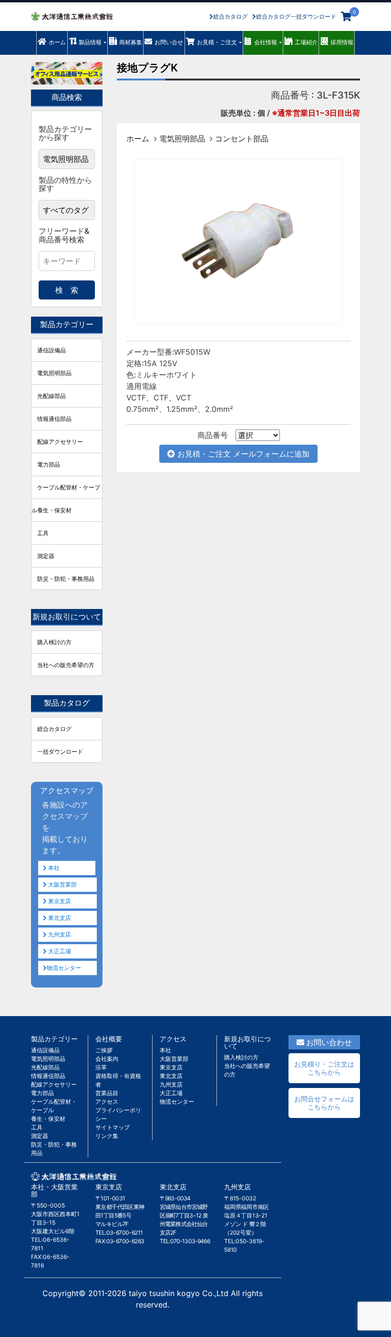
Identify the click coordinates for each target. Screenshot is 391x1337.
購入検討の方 (54, 642)
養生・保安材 (54, 510)
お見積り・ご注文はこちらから (324, 1068)
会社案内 (106, 1058)
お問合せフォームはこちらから (324, 1103)
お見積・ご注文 (217, 42)
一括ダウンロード (60, 751)
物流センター (64, 967)
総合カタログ (230, 16)
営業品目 (106, 1093)
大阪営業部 (62, 884)
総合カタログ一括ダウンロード (296, 16)
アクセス (106, 1101)
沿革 (101, 1067)
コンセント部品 (241, 138)
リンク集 (106, 1135)
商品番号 (212, 435)
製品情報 (90, 42)
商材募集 (130, 42)
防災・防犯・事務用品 (65, 578)
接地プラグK (147, 67)
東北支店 (59, 917)
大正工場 (59, 951)
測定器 (45, 555)
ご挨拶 (104, 1050)
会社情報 (265, 42)
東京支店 (59, 901)
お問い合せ (168, 42)
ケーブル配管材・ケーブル (65, 491)
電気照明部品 (182, 138)
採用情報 (341, 42)
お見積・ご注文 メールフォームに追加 (242, 454)
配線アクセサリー (60, 441)
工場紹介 (306, 42)
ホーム (57, 42)
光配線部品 (51, 395)
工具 (43, 533)
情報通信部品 (54, 418)
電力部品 (48, 464)
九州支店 (59, 934)
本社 (53, 867)
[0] (346, 16)
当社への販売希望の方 (65, 664)
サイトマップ (112, 1127)
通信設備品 (51, 350)
